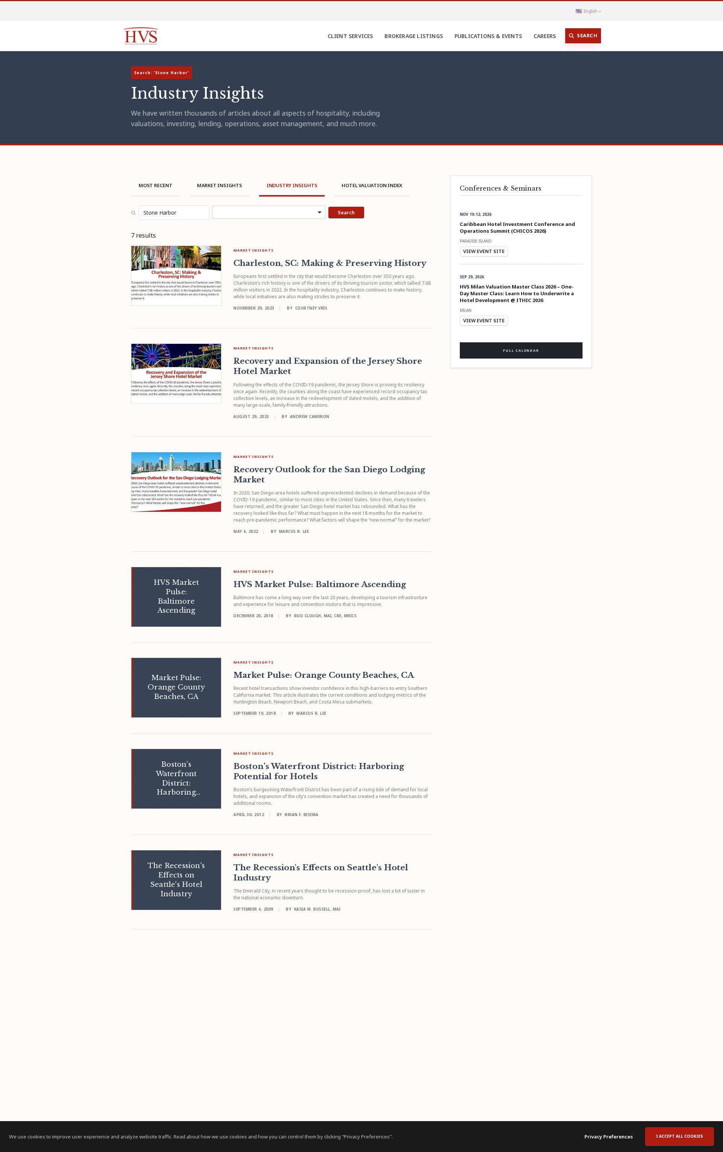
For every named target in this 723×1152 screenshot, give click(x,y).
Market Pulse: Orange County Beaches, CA (323, 675)
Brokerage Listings (413, 36)
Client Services (350, 36)
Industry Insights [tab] (292, 185)
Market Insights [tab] (219, 185)
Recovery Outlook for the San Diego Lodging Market (329, 475)
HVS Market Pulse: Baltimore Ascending (319, 584)
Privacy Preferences (608, 1136)
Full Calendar (521, 350)
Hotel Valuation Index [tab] (372, 185)
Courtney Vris (311, 308)
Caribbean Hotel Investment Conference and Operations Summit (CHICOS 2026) (517, 227)
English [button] (590, 11)
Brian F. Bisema (302, 814)
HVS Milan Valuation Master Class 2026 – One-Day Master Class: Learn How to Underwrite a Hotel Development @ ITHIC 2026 (517, 293)
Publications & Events (488, 36)
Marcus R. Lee (294, 531)
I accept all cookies (679, 1136)
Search (587, 35)
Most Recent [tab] (155, 185)
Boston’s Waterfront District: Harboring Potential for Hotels (318, 771)
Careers (545, 36)
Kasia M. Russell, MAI (317, 909)
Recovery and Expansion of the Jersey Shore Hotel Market (327, 366)
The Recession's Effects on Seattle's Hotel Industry (320, 873)
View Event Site (484, 251)
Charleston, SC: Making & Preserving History (329, 263)
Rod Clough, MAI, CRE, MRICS (325, 615)
